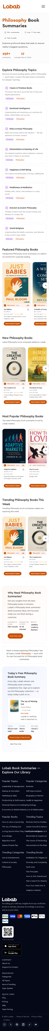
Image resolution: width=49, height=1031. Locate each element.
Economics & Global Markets (14, 809)
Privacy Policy (36, 1016)
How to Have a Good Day (13, 822)
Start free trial (15, 636)
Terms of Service (22, 1016)
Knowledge (7, 836)
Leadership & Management (13, 786)
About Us (6, 963)
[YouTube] (35, 1024)
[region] (24, 296)
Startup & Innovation (10, 791)
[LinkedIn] (23, 1024)
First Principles (32, 871)
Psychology (31, 805)
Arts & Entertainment (10, 857)
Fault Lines (30, 867)
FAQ (3, 998)
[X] (10, 1024)
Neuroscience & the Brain (36, 845)
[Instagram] (4, 1024)
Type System (7, 988)
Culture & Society (9, 862)
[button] (43, 6)
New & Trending (9, 984)
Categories (6, 976)
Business (29, 786)
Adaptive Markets (33, 890)
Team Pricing (7, 1009)
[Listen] (5, 305)
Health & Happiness (34, 800)
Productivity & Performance (13, 800)
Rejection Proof (8, 840)
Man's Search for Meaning (37, 881)
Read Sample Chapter (12, 324)
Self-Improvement (33, 791)
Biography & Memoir (34, 795)
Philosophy (26, 653)
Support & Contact (10, 967)
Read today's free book (20, 737)
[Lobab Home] (11, 7)
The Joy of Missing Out (11, 826)
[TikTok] (29, 1024)
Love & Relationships (35, 809)
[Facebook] (17, 1024)
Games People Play (10, 845)
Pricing (5, 1001)
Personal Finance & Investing (14, 805)
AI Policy (6, 1020)
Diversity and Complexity (36, 862)
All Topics (6, 980)
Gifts (4, 1005)
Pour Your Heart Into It (35, 885)
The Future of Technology (37, 840)
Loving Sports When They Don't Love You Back (22, 831)
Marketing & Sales (9, 795)
